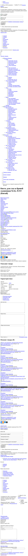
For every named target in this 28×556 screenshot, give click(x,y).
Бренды (5, 40)
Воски (9, 121)
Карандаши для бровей (13, 99)
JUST (2, 235)
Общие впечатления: (5, 325)
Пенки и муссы (11, 143)
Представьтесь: (4, 337)
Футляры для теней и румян (14, 86)
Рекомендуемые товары (8, 474)
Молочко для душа (12, 170)
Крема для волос (12, 112)
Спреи (9, 126)
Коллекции (5, 39)
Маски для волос (12, 114)
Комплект (3, 215)
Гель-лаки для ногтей (13, 68)
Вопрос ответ (6, 44)
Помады (10, 77)
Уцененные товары (7, 475)
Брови (7, 97)
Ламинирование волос (13, 130)
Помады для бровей (12, 101)
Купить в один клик (15, 541)
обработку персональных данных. (15, 21)
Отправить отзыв (23, 337)
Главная (5, 35)
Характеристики (4, 217)
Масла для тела (11, 156)
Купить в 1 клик (12, 252)
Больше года (6, 298)
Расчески (10, 133)
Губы (7, 76)
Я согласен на (13, 21)
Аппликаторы (11, 81)
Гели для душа (11, 168)
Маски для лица (11, 140)
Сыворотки (10, 118)
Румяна (10, 90)
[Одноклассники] (3, 257)
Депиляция (10, 150)
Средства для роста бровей (14, 103)
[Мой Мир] (5, 257)
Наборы (7, 105)
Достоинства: (4, 302)
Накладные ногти (12, 71)
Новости (5, 45)
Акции (4, 42)
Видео (2, 225)
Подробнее (3, 347)
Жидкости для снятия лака (14, 70)
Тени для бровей (12, 104)
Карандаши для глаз (12, 60)
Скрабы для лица (12, 144)
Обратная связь (4, 516)
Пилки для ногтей (12, 73)
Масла (9, 116)
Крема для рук (11, 160)
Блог (4, 38)
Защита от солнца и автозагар (15, 151)
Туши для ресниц (12, 65)
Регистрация (6, 2)
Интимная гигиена (12, 152)
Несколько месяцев (7, 296)
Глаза (7, 59)
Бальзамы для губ (12, 137)
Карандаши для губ (12, 79)
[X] (7, 257)
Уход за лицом (9, 136)
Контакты (5, 47)
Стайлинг (8, 120)
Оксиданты (10, 131)
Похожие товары (4, 221)
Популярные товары (7, 472)
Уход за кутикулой (12, 74)
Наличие (2, 222)
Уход (4, 466)
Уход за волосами (9, 107)
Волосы (5, 465)
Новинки (5, 471)
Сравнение (10, 348)
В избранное (3, 349)
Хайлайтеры (11, 94)
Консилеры (10, 96)
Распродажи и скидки (8, 473)
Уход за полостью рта (10, 145)
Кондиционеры (11, 110)
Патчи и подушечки (12, 141)
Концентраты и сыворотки (14, 138)
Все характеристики (5, 233)
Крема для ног (11, 164)
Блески (9, 78)
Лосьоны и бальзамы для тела (14, 154)
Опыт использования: (5, 294)
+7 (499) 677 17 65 (5, 517)
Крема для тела (11, 153)
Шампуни (10, 119)
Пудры (9, 88)
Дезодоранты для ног (13, 163)
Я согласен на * (13, 540)
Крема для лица (11, 139)
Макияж (5, 464)
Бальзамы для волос (12, 108)
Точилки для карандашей (14, 85)
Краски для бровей (12, 100)
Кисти (9, 83)
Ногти (7, 66)
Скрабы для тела (12, 158)
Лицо (7, 87)
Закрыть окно (4, 32)
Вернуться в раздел (5, 211)
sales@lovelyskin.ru (22, 497)
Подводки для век (12, 63)
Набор (2, 214)
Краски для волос (12, 128)
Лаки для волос (11, 124)
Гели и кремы (11, 123)
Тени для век (11, 64)
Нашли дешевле (12, 253)
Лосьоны (10, 113)
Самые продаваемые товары (7, 456)
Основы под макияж (12, 91)
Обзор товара (3, 213)
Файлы (2, 223)
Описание (3, 216)
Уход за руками (9, 159)
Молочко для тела (12, 157)
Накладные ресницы (13, 61)
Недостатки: (3, 313)
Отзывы (5, 37)
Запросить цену (12, 553)
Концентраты (11, 111)
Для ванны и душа (10, 167)
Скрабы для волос (12, 117)
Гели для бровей (12, 98)
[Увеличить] (11, 226)
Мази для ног (11, 165)
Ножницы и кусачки (12, 72)
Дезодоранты (11, 148)
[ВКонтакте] (1, 257)
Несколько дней (6, 297)
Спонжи (10, 84)
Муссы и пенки (11, 125)
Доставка (5, 41)
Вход (4, 1)
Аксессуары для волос (11, 132)
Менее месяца (6, 299)
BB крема (10, 93)
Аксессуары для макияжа (11, 80)
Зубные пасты (11, 146)
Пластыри (10, 166)
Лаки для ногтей (12, 67)
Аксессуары (3, 218)
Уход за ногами (9, 161)
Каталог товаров (4, 56)
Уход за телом (9, 147)
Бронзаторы (11, 92)
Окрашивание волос (10, 127)
